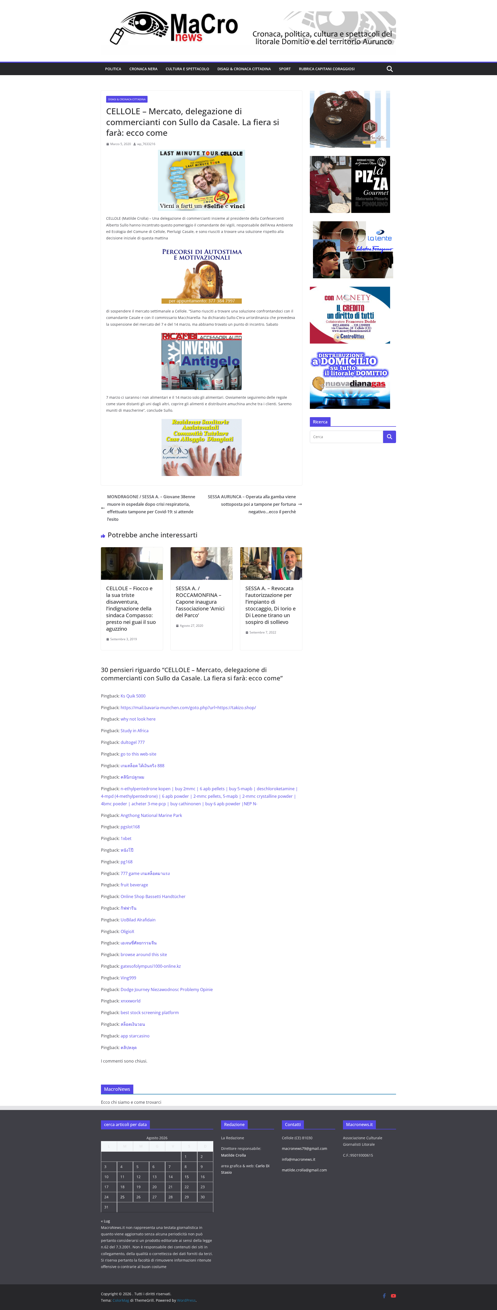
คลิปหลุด (129, 1047)
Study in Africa (135, 731)
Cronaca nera (143, 68)
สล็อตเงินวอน (133, 1024)
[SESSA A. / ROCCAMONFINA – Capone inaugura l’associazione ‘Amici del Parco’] (201, 551)
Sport (285, 68)
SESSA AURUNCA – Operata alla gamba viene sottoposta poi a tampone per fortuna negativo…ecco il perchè (252, 504)
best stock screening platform (150, 1012)
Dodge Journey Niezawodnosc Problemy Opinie (167, 989)
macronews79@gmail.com (304, 1148)
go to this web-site (138, 754)
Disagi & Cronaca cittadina (244, 68)
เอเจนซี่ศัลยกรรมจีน (139, 943)
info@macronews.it (298, 1159)
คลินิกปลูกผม (132, 777)
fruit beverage (134, 885)
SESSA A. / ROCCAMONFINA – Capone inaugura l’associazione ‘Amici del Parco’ (200, 602)
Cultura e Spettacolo (187, 68)
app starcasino (135, 1036)
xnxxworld (131, 1001)
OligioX (127, 931)
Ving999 (128, 978)
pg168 (127, 862)
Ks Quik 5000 (133, 696)
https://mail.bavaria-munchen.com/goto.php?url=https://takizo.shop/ (188, 707)
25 (122, 1196)
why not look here (138, 719)
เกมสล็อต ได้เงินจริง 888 (142, 765)
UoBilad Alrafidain (138, 920)
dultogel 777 (133, 742)
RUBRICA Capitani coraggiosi (327, 68)
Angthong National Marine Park (151, 815)
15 (187, 1176)
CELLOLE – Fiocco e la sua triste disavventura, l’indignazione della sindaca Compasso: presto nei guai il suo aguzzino (131, 608)
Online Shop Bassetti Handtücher (153, 896)
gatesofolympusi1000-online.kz (151, 966)
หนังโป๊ (127, 850)
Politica (113, 68)
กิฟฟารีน (128, 908)
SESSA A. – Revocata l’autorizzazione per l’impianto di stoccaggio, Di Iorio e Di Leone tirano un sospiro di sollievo (270, 605)
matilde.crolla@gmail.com (304, 1169)
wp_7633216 (146, 144)
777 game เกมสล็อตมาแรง (145, 873)
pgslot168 (130, 827)
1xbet (126, 838)
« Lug (105, 1221)
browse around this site (144, 954)
